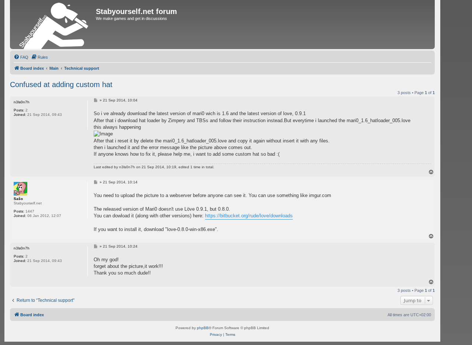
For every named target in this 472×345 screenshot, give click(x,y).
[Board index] (54, 24)
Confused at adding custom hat (61, 84)
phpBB (203, 328)
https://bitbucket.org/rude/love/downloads (249, 215)
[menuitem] (21, 57)
